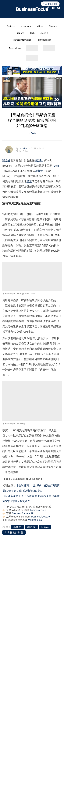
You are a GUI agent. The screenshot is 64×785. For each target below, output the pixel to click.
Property (20, 33)
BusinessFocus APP (23, 513)
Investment (26, 26)
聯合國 (6, 160)
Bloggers (53, 26)
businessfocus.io (40, 516)
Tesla (55, 165)
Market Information (22, 39)
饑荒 (29, 181)
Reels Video (15, 48)
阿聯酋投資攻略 (44, 39)
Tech (32, 33)
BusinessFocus (38, 510)
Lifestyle (44, 33)
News (32, 133)
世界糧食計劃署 (14, 532)
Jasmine (23, 148)
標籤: (6, 526)
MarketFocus (35, 519)
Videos (40, 26)
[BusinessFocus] (32, 9)
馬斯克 (39, 170)
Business (11, 26)
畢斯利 (39, 160)
